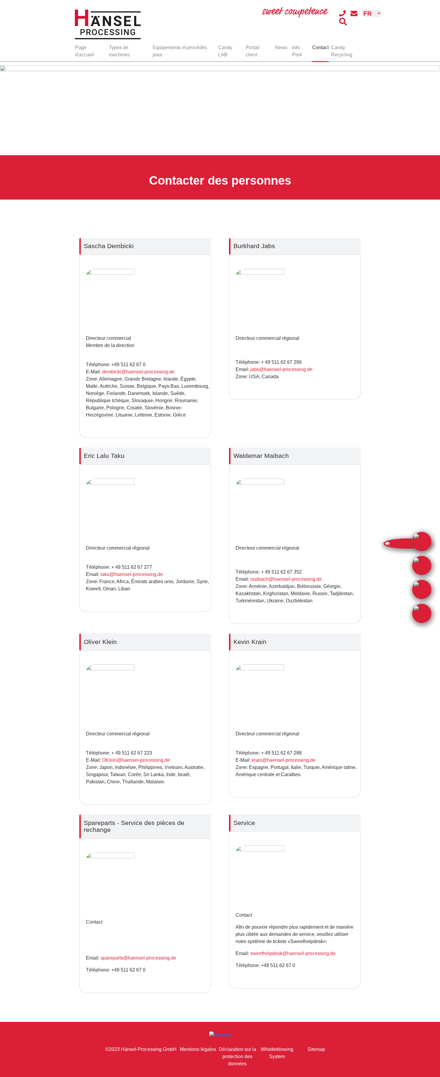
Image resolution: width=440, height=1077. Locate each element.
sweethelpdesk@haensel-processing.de (293, 953)
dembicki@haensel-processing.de (138, 371)
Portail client (253, 51)
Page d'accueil (84, 51)
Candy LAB (225, 51)
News (281, 47)
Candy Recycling (341, 51)
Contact (320, 47)
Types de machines (119, 51)
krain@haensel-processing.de (283, 760)
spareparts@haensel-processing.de (138, 957)
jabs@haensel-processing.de (281, 369)
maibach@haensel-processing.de (286, 579)
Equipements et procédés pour (180, 51)
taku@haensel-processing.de (132, 574)
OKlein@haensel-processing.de (136, 760)
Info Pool (297, 51)
